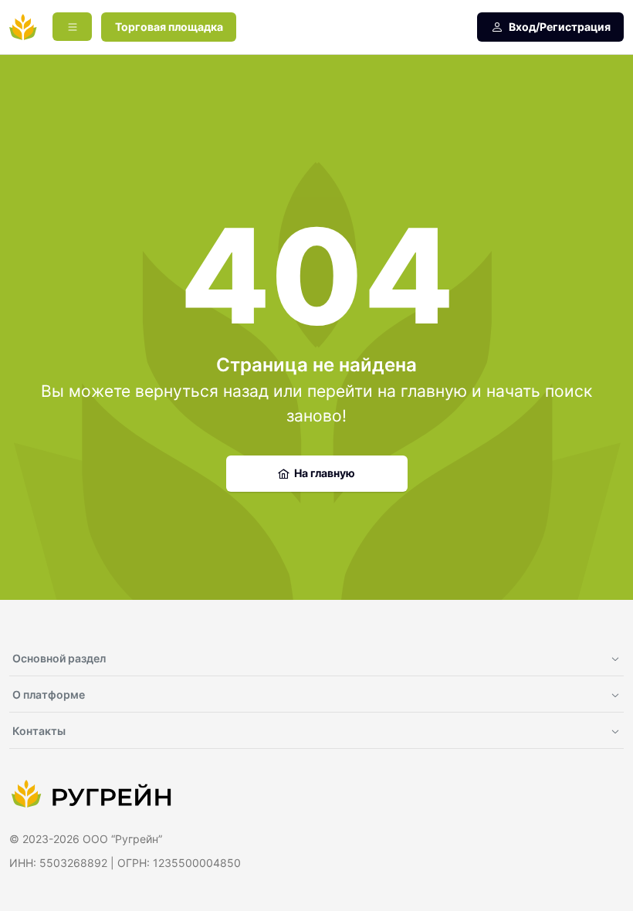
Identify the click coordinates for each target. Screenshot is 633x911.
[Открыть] (72, 26)
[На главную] (23, 26)
